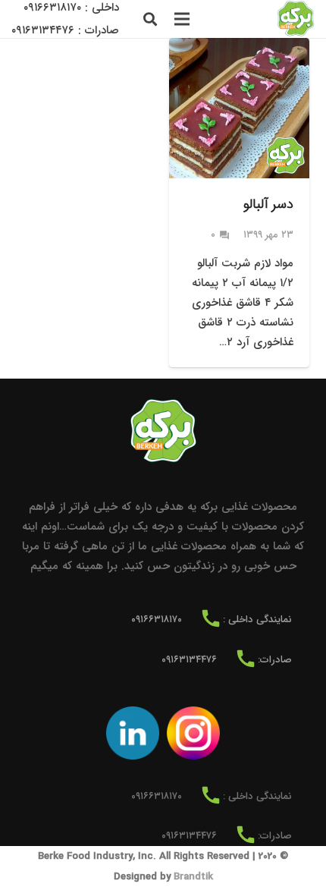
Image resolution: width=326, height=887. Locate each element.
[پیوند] (296, 19)
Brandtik (193, 877)
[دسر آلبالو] (239, 202)
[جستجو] (150, 19)
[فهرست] (182, 19)
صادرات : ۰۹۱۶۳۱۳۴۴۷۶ (65, 30)
